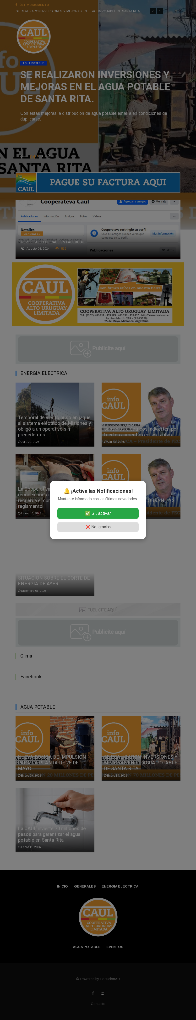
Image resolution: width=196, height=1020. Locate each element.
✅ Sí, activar (98, 513)
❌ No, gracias (98, 527)
